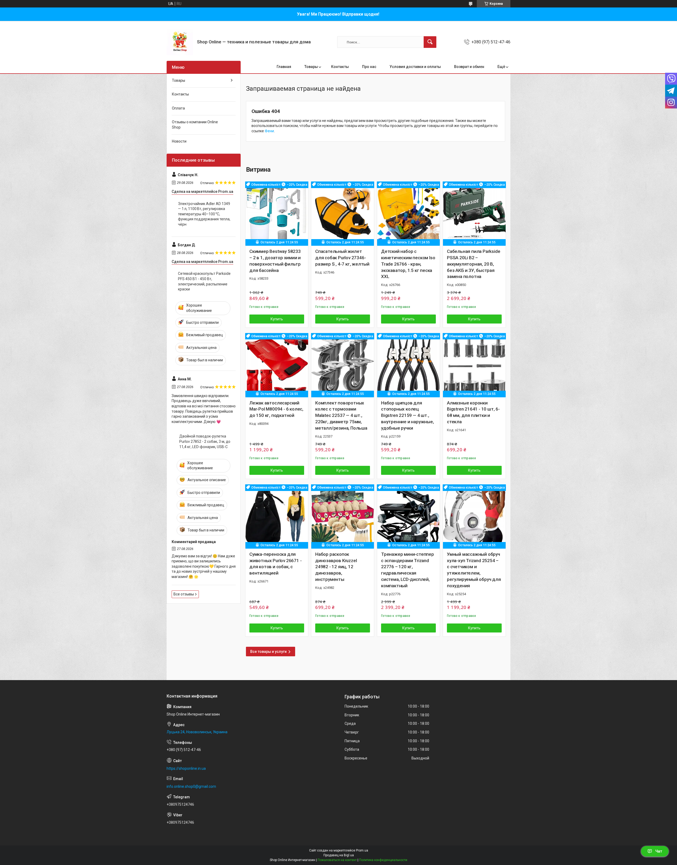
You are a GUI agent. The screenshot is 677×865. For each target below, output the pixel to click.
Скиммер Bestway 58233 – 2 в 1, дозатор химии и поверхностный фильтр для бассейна (275, 261)
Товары (311, 67)
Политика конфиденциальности (383, 860)
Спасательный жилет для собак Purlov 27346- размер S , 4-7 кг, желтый (342, 258)
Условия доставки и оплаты (415, 67)
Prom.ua (362, 850)
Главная (284, 67)
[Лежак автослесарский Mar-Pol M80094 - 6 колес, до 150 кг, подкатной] (276, 364)
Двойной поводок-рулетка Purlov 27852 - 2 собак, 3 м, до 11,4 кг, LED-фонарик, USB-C (204, 441)
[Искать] (430, 42)
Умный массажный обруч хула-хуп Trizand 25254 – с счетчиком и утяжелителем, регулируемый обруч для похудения (474, 570)
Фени (269, 131)
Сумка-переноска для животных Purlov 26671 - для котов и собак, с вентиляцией (275, 564)
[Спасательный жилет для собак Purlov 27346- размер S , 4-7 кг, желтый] (342, 213)
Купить (277, 319)
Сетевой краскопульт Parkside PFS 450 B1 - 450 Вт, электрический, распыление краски (204, 281)
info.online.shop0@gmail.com (191, 786)
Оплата (178, 108)
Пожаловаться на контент (337, 860)
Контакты (340, 67)
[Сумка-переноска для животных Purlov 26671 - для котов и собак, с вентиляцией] (276, 516)
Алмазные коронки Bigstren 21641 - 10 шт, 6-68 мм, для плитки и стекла (473, 412)
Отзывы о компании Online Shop (195, 124)
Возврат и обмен (469, 67)
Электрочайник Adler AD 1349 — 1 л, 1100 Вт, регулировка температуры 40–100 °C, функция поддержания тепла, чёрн (204, 214)
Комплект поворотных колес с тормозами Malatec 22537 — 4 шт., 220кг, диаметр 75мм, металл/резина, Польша (341, 415)
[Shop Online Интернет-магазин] (180, 42)
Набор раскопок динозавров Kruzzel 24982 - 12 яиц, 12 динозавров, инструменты (336, 567)
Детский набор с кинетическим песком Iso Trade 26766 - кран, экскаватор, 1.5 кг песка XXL (408, 264)
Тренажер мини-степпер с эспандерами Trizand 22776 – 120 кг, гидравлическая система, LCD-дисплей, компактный (407, 570)
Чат (658, 851)
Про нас (369, 67)
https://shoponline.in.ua (186, 768)
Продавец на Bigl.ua (338, 855)
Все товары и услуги (268, 651)
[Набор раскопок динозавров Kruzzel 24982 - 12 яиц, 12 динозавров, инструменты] (342, 516)
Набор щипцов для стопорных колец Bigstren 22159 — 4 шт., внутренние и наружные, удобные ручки (407, 415)
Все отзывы (183, 594)
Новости (179, 141)
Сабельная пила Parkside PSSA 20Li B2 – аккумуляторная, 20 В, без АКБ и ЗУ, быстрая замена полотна (473, 264)
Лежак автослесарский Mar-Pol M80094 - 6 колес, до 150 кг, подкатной (276, 409)
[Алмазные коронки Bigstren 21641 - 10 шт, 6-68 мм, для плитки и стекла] (474, 364)
